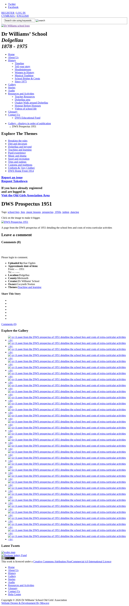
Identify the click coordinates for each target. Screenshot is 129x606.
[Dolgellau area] (8, 552)
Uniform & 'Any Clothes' (21, 167)
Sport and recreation (18, 158)
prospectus (47, 212)
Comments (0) (8, 324)
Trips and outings (17, 161)
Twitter (12, 4)
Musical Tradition (24, 75)
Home (11, 54)
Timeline (19, 63)
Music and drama (17, 155)
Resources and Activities (21, 93)
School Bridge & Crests (27, 78)
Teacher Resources (25, 96)
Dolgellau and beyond (20, 146)
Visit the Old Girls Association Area (25, 195)
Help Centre (14, 594)
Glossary (12, 111)
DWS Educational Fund (27, 117)
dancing (74, 212)
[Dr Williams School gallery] (68, 340)
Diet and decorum (17, 143)
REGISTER (7, 12)
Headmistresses (23, 69)
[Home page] (15, 25)
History (12, 60)
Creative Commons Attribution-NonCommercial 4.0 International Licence (72, 561)
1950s (57, 212)
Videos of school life (26, 108)
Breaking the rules (17, 140)
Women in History (24, 72)
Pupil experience (17, 152)
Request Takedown (14, 179)
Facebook (13, 7)
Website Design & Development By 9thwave (25, 603)
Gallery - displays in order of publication (29, 123)
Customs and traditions (20, 164)
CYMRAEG (8, 15)
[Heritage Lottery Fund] (14, 555)
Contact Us (14, 114)
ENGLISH (23, 15)
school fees (13, 212)
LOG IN (21, 12)
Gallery (12, 84)
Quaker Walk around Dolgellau (31, 102)
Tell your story (22, 66)
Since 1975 (21, 81)
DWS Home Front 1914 (21, 170)
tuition (65, 212)
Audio (11, 90)
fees (22, 212)
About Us (13, 57)
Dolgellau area (22, 99)
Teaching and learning (20, 149)
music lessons (33, 212)
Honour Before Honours (28, 105)
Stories (11, 87)
